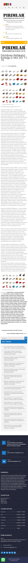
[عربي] (7, 4)
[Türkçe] (5, 4)
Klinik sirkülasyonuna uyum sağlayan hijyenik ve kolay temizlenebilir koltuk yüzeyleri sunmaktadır (13, 427)
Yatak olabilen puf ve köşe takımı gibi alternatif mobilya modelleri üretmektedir (13, 398)
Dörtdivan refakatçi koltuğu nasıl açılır (9, 312)
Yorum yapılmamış (12, 66)
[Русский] (10, 4)
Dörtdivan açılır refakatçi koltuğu (16, 295)
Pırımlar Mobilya (15, 559)
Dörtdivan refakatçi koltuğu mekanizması (14, 311)
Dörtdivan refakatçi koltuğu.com (13, 317)
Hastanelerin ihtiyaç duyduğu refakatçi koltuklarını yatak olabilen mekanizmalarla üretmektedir (14, 393)
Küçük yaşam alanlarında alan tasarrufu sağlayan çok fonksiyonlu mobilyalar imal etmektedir (14, 409)
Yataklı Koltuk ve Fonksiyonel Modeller (15, 292)
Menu (3, 42)
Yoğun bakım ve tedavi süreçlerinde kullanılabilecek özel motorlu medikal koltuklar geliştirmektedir (13, 353)
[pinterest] (16, 7)
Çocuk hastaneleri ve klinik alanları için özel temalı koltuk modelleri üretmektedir (14, 388)
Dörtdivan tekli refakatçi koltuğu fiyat (13, 320)
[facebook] (5, 7)
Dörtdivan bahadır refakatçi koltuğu (9, 297)
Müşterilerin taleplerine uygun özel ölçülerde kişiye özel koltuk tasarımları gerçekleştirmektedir (14, 359)
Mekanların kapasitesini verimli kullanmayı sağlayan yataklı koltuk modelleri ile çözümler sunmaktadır (14, 365)
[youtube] (23, 7)
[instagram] (19, 7)
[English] (8, 4)
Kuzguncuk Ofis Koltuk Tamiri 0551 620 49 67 (11, 330)
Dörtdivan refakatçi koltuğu (11, 303)
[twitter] (8, 7)
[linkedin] (12, 7)
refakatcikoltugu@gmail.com (14, 38)
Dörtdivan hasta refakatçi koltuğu (16, 298)
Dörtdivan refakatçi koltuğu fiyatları (12, 308)
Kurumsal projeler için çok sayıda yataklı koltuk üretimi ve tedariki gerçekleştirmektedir (14, 347)
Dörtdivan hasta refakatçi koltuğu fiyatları (10, 300)
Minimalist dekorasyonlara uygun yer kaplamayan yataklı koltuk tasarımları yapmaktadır (13, 377)
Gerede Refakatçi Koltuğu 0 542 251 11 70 (17, 333)
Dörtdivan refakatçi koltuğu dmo (14, 304)
